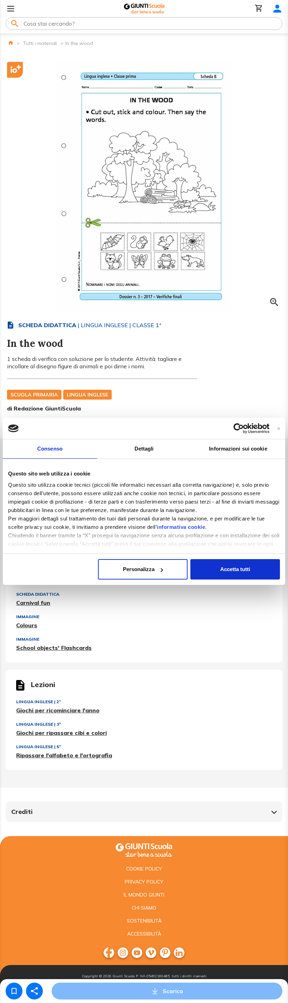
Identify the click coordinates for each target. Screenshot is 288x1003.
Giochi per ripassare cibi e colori (61, 732)
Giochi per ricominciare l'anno (57, 710)
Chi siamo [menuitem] (144, 908)
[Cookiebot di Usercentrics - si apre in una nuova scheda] (238, 428)
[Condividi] (34, 991)
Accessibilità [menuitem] (144, 934)
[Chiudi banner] (278, 428)
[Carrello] (259, 8)
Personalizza (139, 569)
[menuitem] (109, 952)
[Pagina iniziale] (11, 43)
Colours (26, 625)
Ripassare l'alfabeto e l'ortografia (64, 755)
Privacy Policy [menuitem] (144, 882)
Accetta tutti (235, 569)
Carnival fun (33, 602)
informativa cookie (181, 527)
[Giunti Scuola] (144, 9)
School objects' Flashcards (54, 647)
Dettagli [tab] (144, 449)
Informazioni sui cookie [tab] (238, 449)
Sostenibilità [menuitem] (144, 921)
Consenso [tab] (50, 449)
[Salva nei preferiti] (14, 991)
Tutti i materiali (40, 43)
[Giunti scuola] (144, 849)
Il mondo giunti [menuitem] (144, 895)
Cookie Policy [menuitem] (144, 869)
